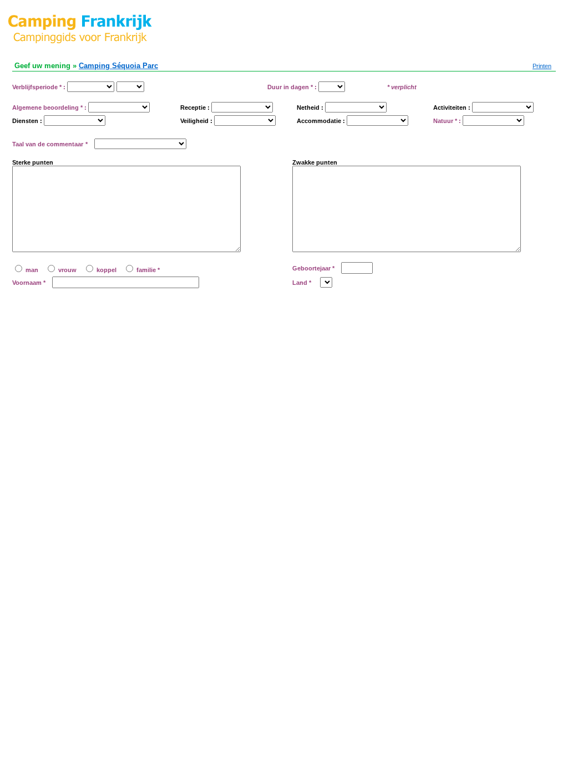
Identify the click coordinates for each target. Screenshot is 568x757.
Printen (541, 66)
